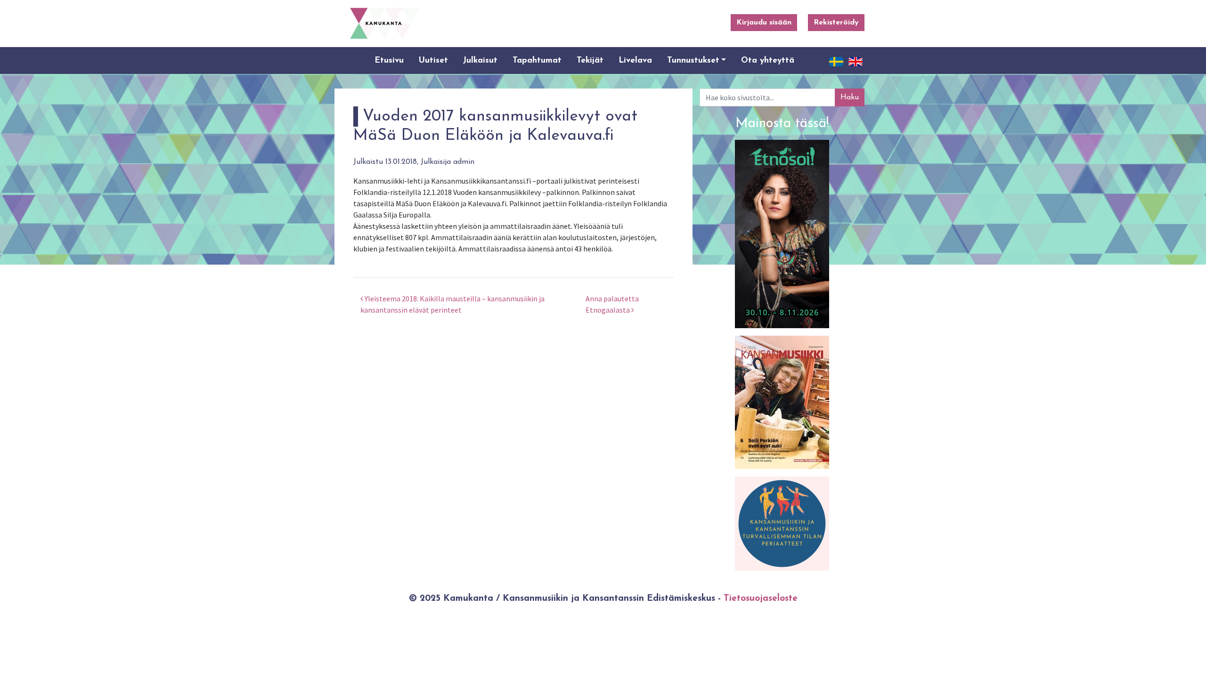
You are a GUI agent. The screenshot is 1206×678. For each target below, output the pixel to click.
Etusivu (389, 60)
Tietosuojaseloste (761, 598)
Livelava (635, 60)
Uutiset (433, 60)
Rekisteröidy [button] (836, 22)
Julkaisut (480, 60)
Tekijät (590, 60)
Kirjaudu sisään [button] (763, 22)
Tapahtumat (537, 60)
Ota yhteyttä (767, 60)
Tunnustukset (693, 60)
